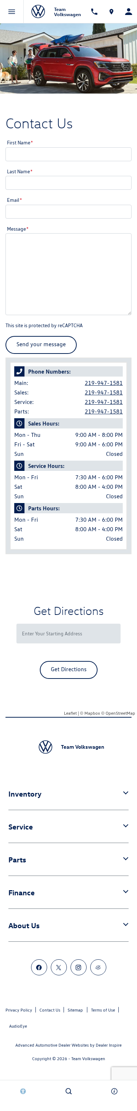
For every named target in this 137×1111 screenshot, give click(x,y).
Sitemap (75, 1010)
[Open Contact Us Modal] (114, 1091)
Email (14, 200)
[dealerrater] (98, 967)
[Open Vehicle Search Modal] (68, 1091)
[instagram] (79, 967)
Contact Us (49, 1010)
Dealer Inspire (109, 1045)
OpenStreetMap (120, 713)
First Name (20, 143)
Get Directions (69, 669)
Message (17, 229)
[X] (59, 967)
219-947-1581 (104, 382)
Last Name (20, 171)
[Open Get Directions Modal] (111, 12)
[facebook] (39, 967)
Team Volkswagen (88, 1058)
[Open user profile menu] (128, 11)
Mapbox (92, 713)
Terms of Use (103, 1010)
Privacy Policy (18, 1010)
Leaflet (70, 713)
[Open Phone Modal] (94, 12)
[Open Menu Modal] (12, 11)
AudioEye (18, 1026)
